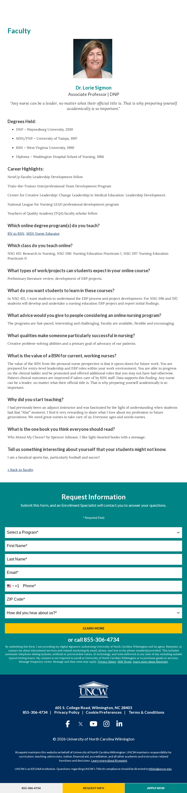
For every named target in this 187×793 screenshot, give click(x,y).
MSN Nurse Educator (43, 233)
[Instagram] (106, 724)
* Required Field (93, 518)
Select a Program (22, 532)
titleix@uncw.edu (160, 769)
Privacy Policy (67, 712)
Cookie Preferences (104, 712)
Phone (29, 586)
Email (12, 572)
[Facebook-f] (67, 724)
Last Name (17, 559)
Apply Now (156, 788)
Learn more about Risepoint (150, 661)
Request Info (93, 788)
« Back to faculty (20, 470)
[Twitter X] (80, 724)
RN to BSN (16, 233)
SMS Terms (124, 661)
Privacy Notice (107, 661)
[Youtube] (93, 724)
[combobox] (93, 532)
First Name (17, 546)
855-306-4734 (101, 639)
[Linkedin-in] (119, 724)
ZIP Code (16, 599)
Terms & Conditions (146, 712)
